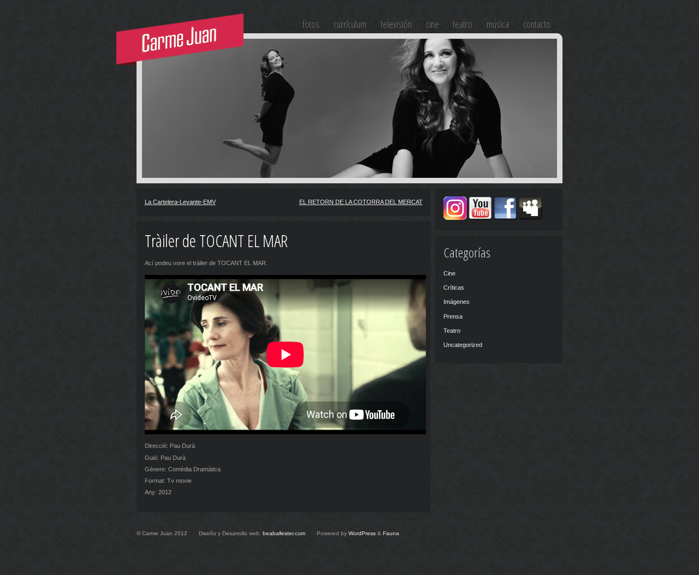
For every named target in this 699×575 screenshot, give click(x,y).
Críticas (453, 287)
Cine (432, 24)
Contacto (536, 24)
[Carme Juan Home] (181, 39)
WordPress (362, 533)
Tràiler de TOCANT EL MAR (216, 240)
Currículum (350, 24)
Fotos (311, 24)
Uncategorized (462, 345)
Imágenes (456, 301)
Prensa (453, 316)
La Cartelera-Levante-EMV (180, 202)
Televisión (396, 24)
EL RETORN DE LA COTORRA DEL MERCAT (361, 202)
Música (498, 24)
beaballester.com (284, 533)
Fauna (391, 533)
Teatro (462, 24)
